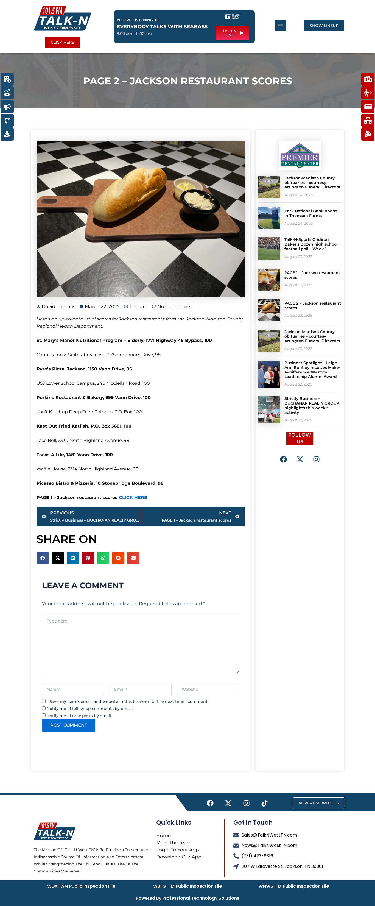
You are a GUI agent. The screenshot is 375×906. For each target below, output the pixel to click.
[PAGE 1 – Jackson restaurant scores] (269, 280)
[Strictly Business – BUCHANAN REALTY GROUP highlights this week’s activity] (269, 409)
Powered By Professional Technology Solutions (187, 898)
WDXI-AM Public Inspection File (81, 886)
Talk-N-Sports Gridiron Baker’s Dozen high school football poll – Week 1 (311, 244)
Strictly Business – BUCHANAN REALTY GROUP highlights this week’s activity (311, 405)
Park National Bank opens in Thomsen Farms (310, 213)
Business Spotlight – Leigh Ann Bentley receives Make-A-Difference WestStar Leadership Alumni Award (312, 369)
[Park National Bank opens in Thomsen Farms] (269, 218)
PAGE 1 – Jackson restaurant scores (312, 275)
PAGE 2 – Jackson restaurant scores (312, 305)
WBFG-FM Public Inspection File (187, 886)
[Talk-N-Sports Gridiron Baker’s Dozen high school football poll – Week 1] (269, 248)
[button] (43, 558)
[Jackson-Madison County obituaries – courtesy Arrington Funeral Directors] (269, 187)
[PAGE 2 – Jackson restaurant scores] (269, 310)
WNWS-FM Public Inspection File (294, 886)
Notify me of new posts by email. (79, 715)
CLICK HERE (133, 497)
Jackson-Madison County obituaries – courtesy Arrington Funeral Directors (312, 182)
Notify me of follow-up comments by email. (90, 708)
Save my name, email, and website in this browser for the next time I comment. (128, 701)
